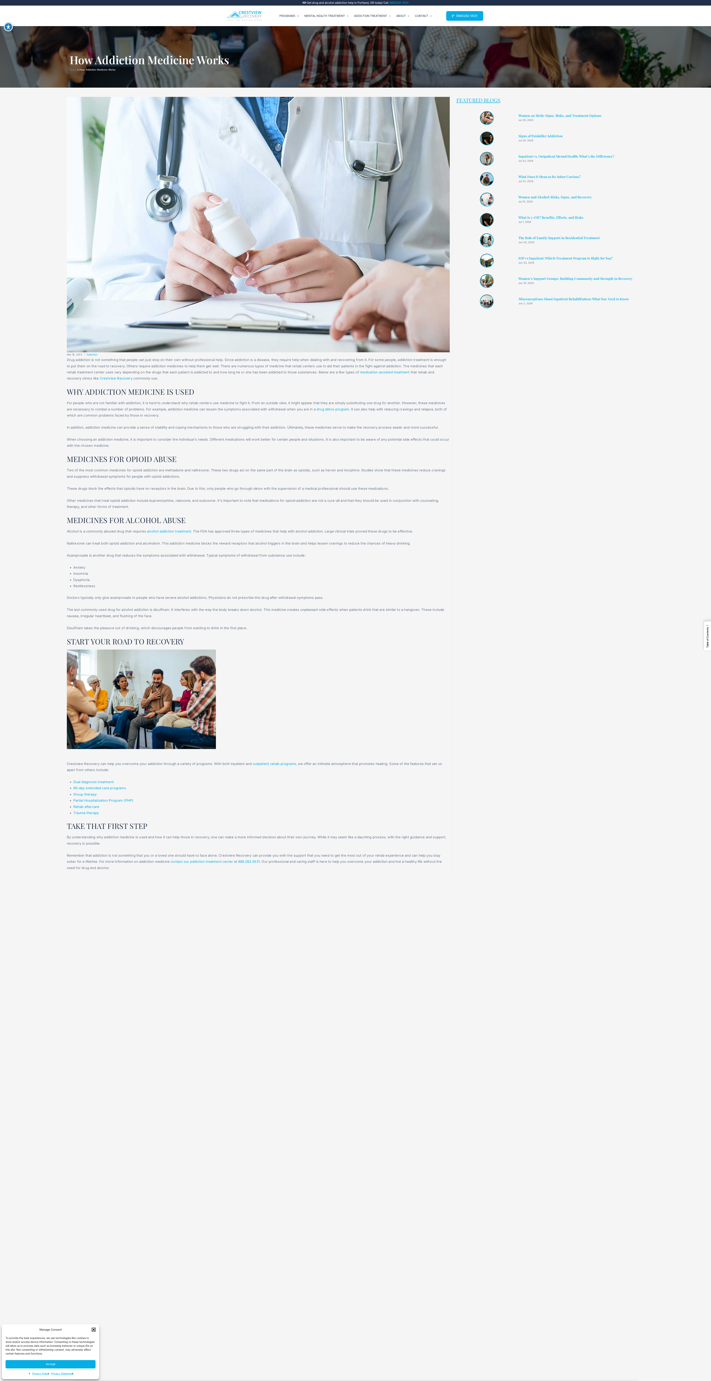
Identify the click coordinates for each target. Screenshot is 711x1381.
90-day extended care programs (99, 788)
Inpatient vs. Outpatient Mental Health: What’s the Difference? (566, 156)
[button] (94, 1330)
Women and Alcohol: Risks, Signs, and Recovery (555, 197)
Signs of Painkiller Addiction (540, 136)
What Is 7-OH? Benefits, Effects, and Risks (550, 218)
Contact (421, 16)
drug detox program (333, 409)
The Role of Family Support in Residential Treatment (559, 238)
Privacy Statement (62, 1373)
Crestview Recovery (116, 378)
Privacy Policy (40, 1373)
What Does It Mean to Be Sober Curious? (549, 177)
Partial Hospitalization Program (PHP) (103, 800)
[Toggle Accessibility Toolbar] (8, 26)
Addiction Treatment (370, 16)
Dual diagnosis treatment (93, 782)
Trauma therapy (86, 813)
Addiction (92, 354)
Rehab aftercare (86, 807)
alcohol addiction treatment (169, 531)
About (401, 16)
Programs (287, 16)
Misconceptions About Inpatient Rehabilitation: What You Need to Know (573, 299)
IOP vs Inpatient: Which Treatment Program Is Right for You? (565, 258)
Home (73, 69)
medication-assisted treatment (385, 372)
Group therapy (85, 794)
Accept (50, 1364)
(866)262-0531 (398, 2)
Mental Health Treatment (324, 16)
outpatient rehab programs (274, 764)
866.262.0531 (249, 861)
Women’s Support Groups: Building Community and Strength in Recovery (575, 279)
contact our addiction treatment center (202, 861)
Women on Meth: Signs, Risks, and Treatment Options (560, 116)
